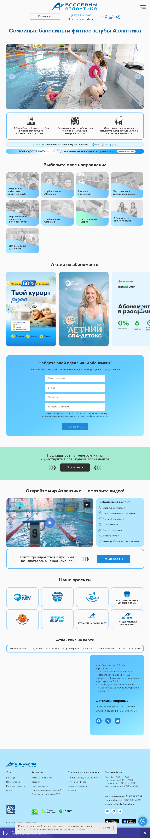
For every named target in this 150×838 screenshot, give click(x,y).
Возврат (35, 782)
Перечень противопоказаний (46, 790)
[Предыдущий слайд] (9, 309)
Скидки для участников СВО (45, 794)
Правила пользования (78, 786)
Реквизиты (72, 790)
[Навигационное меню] (143, 7)
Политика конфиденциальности (83, 778)
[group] (31, 309)
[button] (123, 508)
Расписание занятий (41, 778)
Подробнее (78, 830)
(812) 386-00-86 (128, 711)
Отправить (75, 426)
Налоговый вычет (40, 786)
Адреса (10, 790)
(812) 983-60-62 (132, 800)
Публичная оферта (76, 782)
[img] (74, 6)
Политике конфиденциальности (92, 416)
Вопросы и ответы (15, 786)
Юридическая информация (83, 772)
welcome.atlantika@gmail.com (119, 804)
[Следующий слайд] (141, 309)
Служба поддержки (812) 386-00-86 (123, 796)
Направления (13, 782)
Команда (10, 778)
